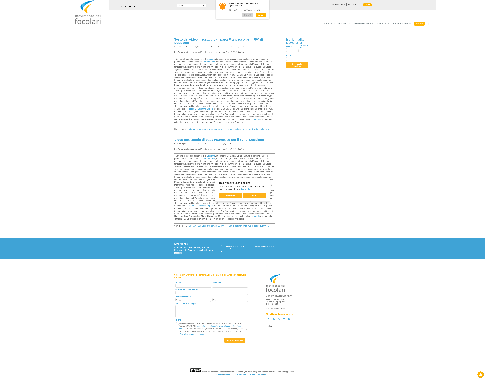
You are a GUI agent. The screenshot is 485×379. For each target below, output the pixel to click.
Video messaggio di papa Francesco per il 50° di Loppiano (219, 140)
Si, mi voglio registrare (297, 65)
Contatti (367, 5)
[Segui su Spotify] (134, 6)
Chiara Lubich (190, 47)
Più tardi (247, 14)
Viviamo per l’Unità (362, 24)
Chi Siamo (328, 24)
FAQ (266, 374)
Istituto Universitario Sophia (201, 109)
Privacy (219, 374)
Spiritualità (241, 47)
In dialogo (343, 24)
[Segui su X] (125, 6)
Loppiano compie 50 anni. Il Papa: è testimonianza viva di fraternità (232, 129)
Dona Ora (419, 24)
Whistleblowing (256, 374)
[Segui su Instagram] (121, 6)
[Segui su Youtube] (130, 6)
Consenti (261, 14)
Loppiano (211, 59)
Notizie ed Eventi (400, 24)
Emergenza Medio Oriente (264, 246)
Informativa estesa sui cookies (191, 334)
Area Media (352, 5)
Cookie (227, 374)
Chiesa (200, 47)
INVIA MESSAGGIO (235, 340)
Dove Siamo (382, 24)
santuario (255, 119)
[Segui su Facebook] (116, 6)
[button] (309, 247)
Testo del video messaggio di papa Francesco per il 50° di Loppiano (218, 41)
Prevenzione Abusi (338, 5)
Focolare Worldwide (212, 47)
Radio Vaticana (194, 129)
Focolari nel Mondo (228, 47)
